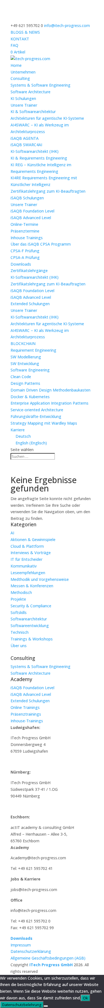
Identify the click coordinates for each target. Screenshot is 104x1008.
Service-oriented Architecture (37, 409)
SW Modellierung (26, 356)
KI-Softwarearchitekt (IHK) (35, 151)
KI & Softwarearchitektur (33, 111)
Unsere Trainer (24, 105)
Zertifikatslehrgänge (29, 270)
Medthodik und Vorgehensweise (40, 579)
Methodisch (21, 592)
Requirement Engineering (33, 350)
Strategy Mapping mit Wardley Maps (44, 423)
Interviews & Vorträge (31, 552)
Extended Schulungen (30, 303)
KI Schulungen (23, 98)
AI (12, 532)
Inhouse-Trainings (27, 720)
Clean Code (21, 376)
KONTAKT (20, 38)
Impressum (21, 945)
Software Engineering (30, 370)
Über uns (19, 645)
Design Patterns (25, 383)
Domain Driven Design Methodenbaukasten (50, 390)
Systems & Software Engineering (40, 85)
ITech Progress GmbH (51, 964)
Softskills (19, 612)
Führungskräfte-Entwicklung (36, 416)
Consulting (20, 78)
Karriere (18, 429)
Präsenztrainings (26, 714)
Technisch (20, 632)
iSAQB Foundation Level (32, 211)
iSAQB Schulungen (27, 197)
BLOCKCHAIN (23, 343)
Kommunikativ (24, 566)
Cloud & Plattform (27, 546)
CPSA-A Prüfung (25, 257)
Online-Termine (24, 224)
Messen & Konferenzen (32, 585)
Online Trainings (25, 707)
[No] (46, 1006)
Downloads (21, 264)
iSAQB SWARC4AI (26, 144)
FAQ (14, 45)
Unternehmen (23, 72)
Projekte (18, 599)
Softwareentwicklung (30, 625)
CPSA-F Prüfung (25, 250)
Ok (85, 997)
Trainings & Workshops (32, 639)
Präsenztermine (25, 231)
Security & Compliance (31, 605)
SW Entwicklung (25, 363)
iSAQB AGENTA (25, 138)
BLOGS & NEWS (25, 32)
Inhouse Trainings (27, 237)
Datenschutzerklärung (31, 951)
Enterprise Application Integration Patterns (49, 403)
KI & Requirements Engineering (39, 158)
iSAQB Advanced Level (31, 217)
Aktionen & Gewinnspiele (33, 539)
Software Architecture (30, 91)
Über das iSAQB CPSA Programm (41, 244)
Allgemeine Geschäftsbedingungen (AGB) (48, 958)
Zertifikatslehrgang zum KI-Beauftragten (48, 191)
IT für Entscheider (26, 559)
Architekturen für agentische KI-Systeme (47, 118)
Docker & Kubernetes (30, 396)
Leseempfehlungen (28, 572)
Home (16, 65)
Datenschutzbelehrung (21, 1004)
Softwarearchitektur (29, 619)
